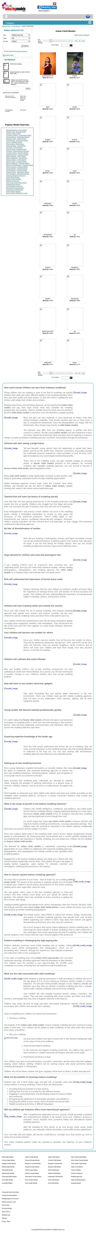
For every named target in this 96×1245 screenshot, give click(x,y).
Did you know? (9, 96)
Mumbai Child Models (54, 1167)
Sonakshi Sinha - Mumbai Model (17, 153)
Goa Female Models (31, 1183)
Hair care (22, 97)
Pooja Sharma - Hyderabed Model (17, 137)
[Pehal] (47, 169)
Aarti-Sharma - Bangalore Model (17, 141)
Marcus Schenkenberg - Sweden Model (19, 165)
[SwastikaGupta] (47, 330)
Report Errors (6, 1211)
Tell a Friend (5, 1205)
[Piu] (74, 330)
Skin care (23, 99)
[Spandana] (47, 361)
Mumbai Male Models (8, 1167)
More (28, 88)
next (83, 40)
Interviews (23, 110)
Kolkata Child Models (54, 1173)
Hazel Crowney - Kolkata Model (17, 167)
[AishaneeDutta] (47, 74)
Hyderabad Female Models (33, 1176)
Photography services (9, 110)
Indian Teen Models (77, 1167)
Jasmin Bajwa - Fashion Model (16, 170)
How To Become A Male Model (16, 183)
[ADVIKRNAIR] (47, 233)
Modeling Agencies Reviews (10, 1198)
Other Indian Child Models (79, 1163)
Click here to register (81, 35)
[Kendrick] (74, 266)
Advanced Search (21, 51)
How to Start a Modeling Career (17, 193)
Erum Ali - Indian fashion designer (17, 151)
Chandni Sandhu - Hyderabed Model (18, 135)
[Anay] (47, 105)
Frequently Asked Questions (10, 1192)
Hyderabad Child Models (14, 190)
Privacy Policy (6, 1221)
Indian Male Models (13, 177)
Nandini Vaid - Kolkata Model (16, 132)
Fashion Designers (76, 1173)
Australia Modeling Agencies (16, 176)
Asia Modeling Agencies (14, 186)
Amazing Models (76, 1183)
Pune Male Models (7, 1180)
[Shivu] (74, 361)
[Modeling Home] (14, 12)
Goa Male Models (7, 1183)
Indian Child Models (54, 1157)
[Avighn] (47, 266)
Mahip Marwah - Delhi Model (16, 156)
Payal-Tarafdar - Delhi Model (16, 146)
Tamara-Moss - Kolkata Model (16, 149)
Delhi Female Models (13, 191)
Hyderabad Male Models (9, 1176)
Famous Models (76, 1170)
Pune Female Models (31, 1180)
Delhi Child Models (53, 1170)
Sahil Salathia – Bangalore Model (17, 174)
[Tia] (74, 233)
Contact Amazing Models (9, 1195)
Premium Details (7, 1208)
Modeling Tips (6, 1215)
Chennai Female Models (32, 1160)
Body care (23, 96)
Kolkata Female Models (32, 1173)
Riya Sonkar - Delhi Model (15, 144)
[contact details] (8, 54)
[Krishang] (47, 202)
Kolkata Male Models (13, 184)
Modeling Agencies (12, 181)
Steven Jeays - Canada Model (16, 162)
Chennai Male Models (8, 1160)
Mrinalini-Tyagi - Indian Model (16, 139)
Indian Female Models (13, 179)
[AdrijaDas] (74, 297)
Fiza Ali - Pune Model (13, 133)
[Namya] (74, 74)
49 (79, 40)
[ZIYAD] (74, 169)
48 (76, 40)
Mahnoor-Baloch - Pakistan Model (17, 163)
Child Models (16, 26)
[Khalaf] (74, 138)
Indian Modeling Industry (78, 1180)
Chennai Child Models (54, 1160)
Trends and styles (10, 97)
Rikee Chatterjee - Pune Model (16, 158)
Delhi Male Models (7, 1170)
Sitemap (4, 1218)
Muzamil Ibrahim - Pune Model (16, 130)
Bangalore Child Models (55, 1163)
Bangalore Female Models (15, 188)
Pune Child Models (53, 1180)
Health (22, 100)
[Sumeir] (47, 138)
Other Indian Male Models (78, 1157)
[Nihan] (74, 105)
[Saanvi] (74, 202)
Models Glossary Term (9, 1202)
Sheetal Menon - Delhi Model (16, 160)
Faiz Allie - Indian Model (14, 148)
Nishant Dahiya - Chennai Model (17, 155)
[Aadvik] (47, 297)
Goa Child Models (53, 1183)
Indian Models (6, 26)
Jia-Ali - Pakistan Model (14, 142)
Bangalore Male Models (9, 1163)
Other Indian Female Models (79, 1160)
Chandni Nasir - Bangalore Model (17, 172)
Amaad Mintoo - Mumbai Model (16, 169)
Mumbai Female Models (32, 1167)
